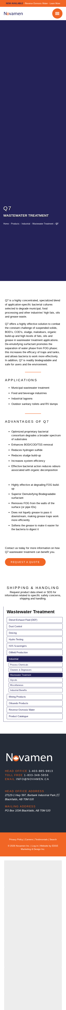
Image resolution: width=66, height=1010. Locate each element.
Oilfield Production (18, 652)
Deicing (13, 633)
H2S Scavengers (18, 646)
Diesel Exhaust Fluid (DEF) (23, 619)
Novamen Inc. (23, 846)
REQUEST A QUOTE (25, 562)
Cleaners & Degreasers (21, 670)
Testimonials (41, 839)
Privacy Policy (16, 839)
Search (53, 839)
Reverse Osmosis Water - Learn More (42, 3)
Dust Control (15, 626)
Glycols (13, 680)
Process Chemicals (19, 665)
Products (15, 224)
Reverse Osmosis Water (22, 709)
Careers (29, 839)
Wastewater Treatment (42, 224)
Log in (35, 846)
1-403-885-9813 (41, 771)
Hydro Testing (16, 639)
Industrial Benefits (18, 690)
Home (6, 224)
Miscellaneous (16, 685)
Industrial (26, 224)
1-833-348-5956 (36, 775)
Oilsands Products (18, 703)
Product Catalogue (18, 716)
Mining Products (17, 696)
